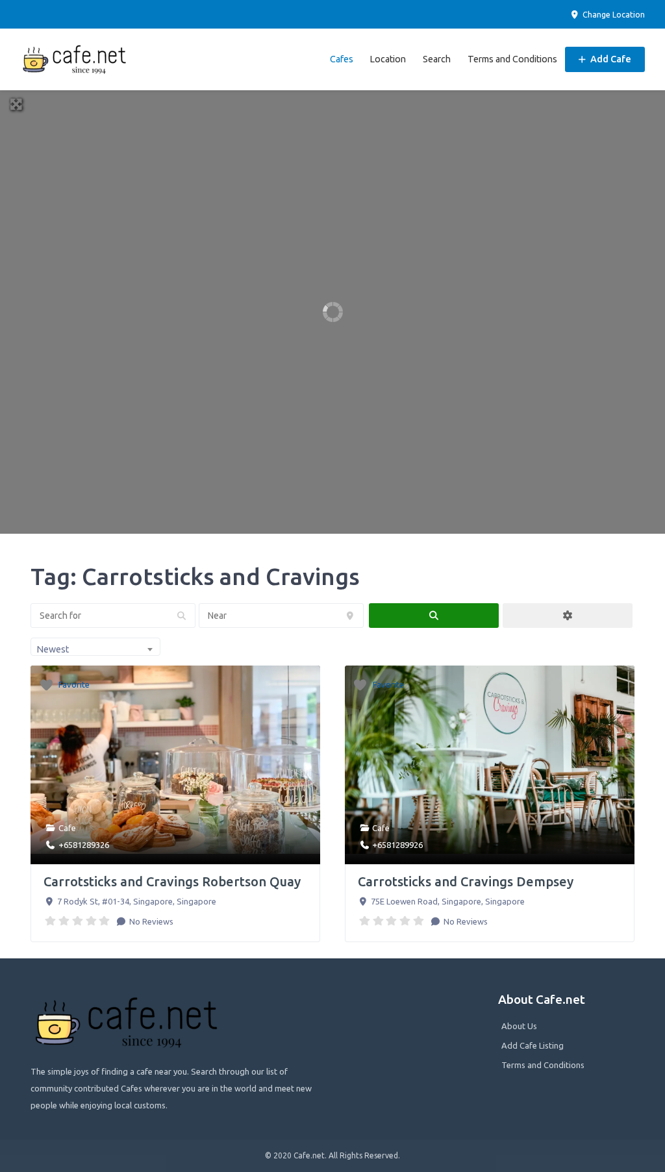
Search (437, 59)
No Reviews (150, 921)
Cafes (341, 59)
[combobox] (95, 647)
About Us (519, 1025)
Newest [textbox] (52, 649)
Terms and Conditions (512, 59)
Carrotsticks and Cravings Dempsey (465, 881)
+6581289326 (83, 844)
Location (388, 59)
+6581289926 (397, 844)
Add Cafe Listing (532, 1045)
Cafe (67, 827)
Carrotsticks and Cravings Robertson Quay (172, 881)
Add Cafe (609, 59)
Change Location (613, 14)
